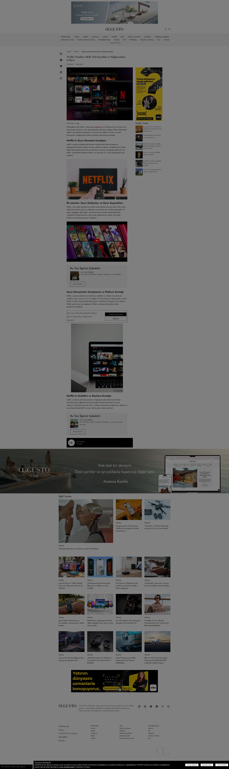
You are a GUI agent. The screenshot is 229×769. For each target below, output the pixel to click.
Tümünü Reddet (221, 765)
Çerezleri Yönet (207, 765)
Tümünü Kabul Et (192, 765)
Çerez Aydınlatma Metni (66, 767)
